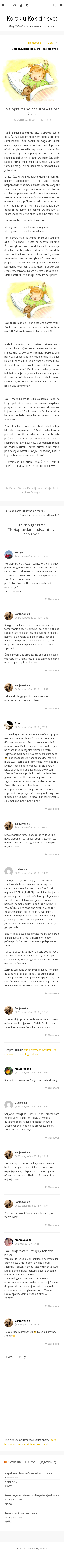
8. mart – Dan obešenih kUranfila (38, 515)
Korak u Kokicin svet (32, 18)
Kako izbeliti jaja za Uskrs (20, 1513)
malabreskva (23, 1068)
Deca (51, 42)
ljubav (38, 488)
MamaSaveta (23, 1240)
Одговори (54, 599)
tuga (37, 492)
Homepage (34, 42)
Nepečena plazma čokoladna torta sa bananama (28, 1475)
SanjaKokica (22, 1320)
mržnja (47, 488)
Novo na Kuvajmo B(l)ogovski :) (32, 1462)
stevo (18, 723)
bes (24, 488)
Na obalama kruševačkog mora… (26, 510)
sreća (30, 492)
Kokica (47, 119)
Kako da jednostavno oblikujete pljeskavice (31, 1495)
